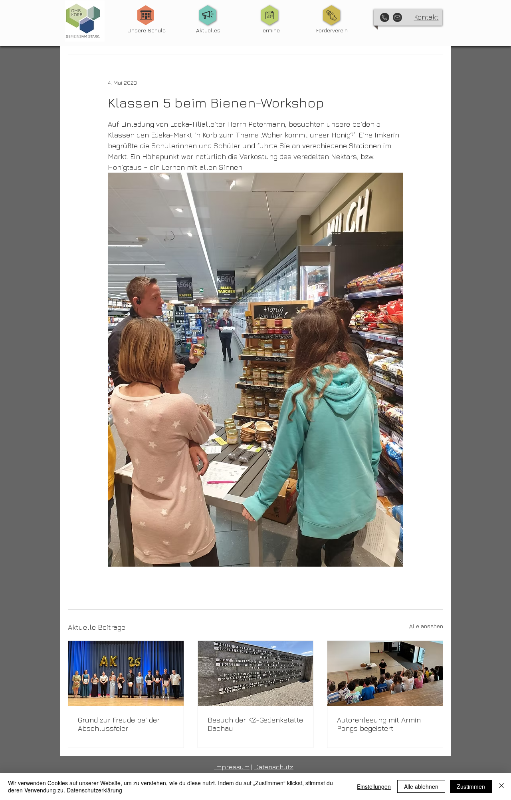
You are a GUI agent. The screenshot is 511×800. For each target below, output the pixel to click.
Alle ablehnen (421, 786)
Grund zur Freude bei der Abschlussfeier (119, 724)
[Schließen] (501, 786)
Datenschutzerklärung (94, 790)
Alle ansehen (426, 626)
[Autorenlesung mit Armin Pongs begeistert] (385, 673)
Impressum (232, 767)
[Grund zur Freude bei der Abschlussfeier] (126, 673)
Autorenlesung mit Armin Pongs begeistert (379, 724)
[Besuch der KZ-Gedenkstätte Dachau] (255, 673)
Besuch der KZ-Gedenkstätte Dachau (255, 724)
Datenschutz (273, 767)
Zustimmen (471, 786)
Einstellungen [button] (374, 786)
